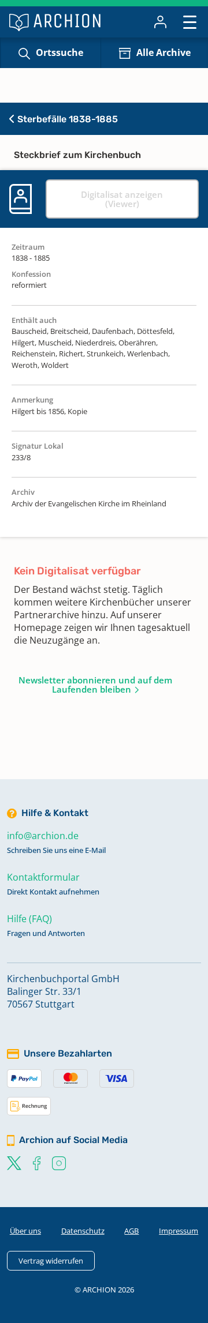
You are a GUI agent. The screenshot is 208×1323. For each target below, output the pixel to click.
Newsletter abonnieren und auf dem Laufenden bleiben (95, 684)
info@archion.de (43, 835)
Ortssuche (59, 52)
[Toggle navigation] (189, 22)
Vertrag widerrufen (50, 1261)
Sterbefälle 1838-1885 (66, 119)
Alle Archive (163, 52)
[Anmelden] (160, 21)
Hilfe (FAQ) (29, 918)
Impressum (178, 1231)
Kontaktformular (43, 877)
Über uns (25, 1231)
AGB (131, 1231)
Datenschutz (83, 1231)
